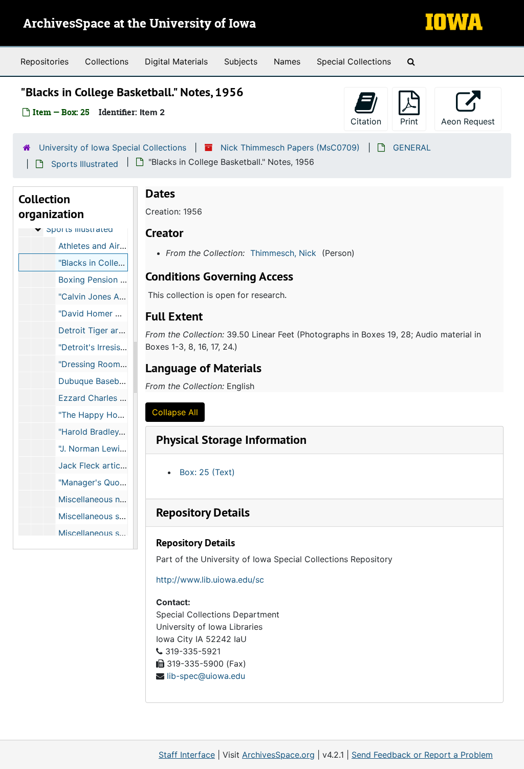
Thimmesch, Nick (283, 253)
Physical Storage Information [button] (231, 439)
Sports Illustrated (84, 164)
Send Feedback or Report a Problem (422, 755)
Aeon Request (471, 121)
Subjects (240, 61)
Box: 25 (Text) (207, 472)
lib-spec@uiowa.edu (206, 676)
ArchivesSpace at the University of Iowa (139, 24)
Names (287, 61)
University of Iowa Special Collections (112, 147)
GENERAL (412, 147)
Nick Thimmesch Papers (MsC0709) (290, 147)
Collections (106, 61)
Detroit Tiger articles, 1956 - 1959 (124, 330)
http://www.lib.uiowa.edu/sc (210, 579)
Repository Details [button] (203, 512)
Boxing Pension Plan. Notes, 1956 (123, 279)
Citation (366, 121)
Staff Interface (187, 755)
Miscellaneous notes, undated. (116, 499)
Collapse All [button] (175, 412)
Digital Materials (176, 61)
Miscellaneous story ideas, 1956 (120, 533)
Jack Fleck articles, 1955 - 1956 (120, 465)
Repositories (44, 61)
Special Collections (354, 61)
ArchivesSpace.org (278, 755)
